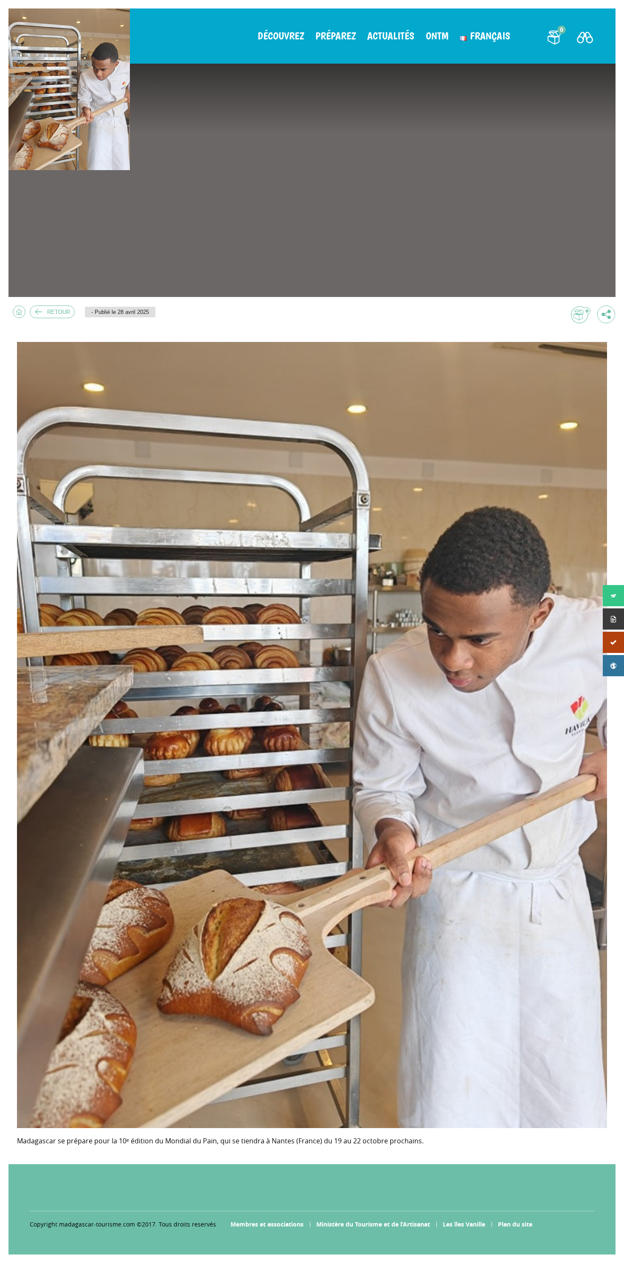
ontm (437, 36)
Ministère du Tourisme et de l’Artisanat (373, 1224)
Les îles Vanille (464, 1224)
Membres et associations (267, 1224)
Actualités (390, 36)
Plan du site (515, 1224)
